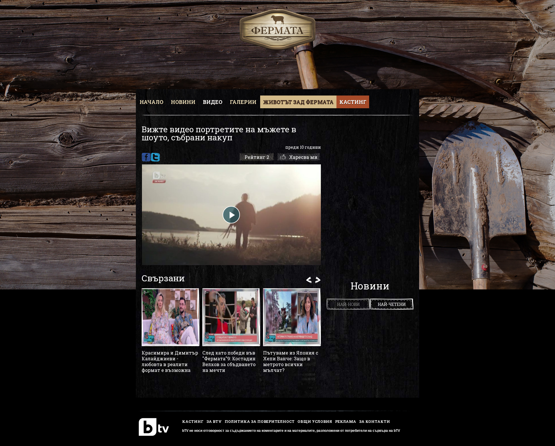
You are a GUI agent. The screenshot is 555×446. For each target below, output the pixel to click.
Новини (183, 101)
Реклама (345, 421)
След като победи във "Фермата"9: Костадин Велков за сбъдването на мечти (229, 361)
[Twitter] (155, 157)
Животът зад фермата (298, 101)
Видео (212, 101)
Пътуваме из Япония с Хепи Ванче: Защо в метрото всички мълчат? (290, 361)
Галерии (243, 101)
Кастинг (352, 101)
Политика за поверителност (260, 421)
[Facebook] (146, 157)
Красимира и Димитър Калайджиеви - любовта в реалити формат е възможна (170, 361)
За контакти (374, 421)
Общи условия (314, 421)
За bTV (214, 421)
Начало (151, 101)
